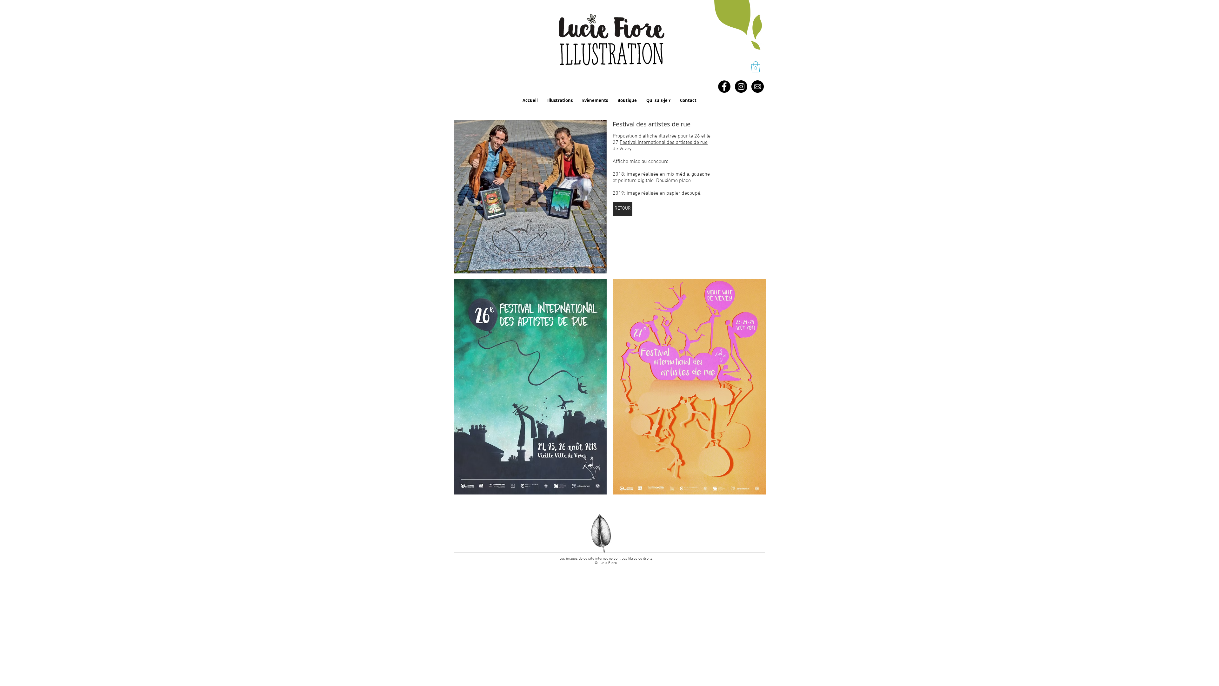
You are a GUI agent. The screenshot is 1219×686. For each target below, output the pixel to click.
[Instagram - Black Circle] (741, 86)
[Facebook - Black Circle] (724, 86)
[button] (755, 66)
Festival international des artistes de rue (664, 142)
